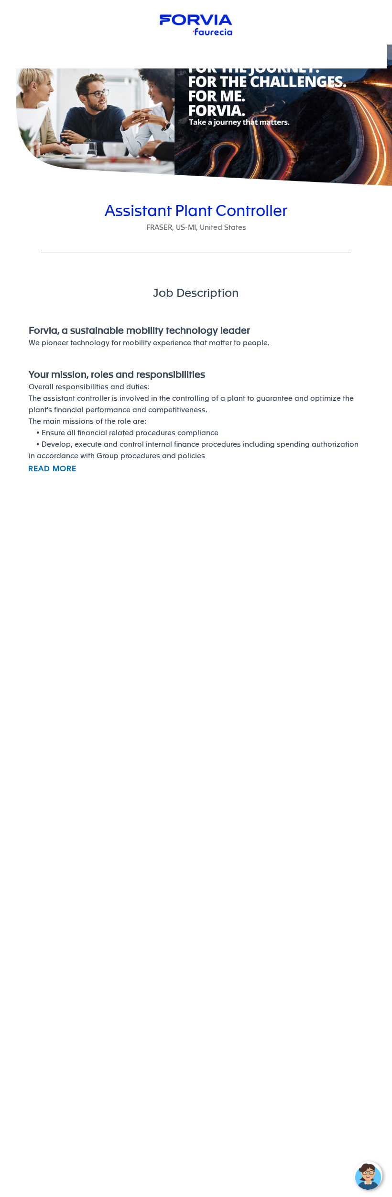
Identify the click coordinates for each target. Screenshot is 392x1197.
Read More (52, 469)
